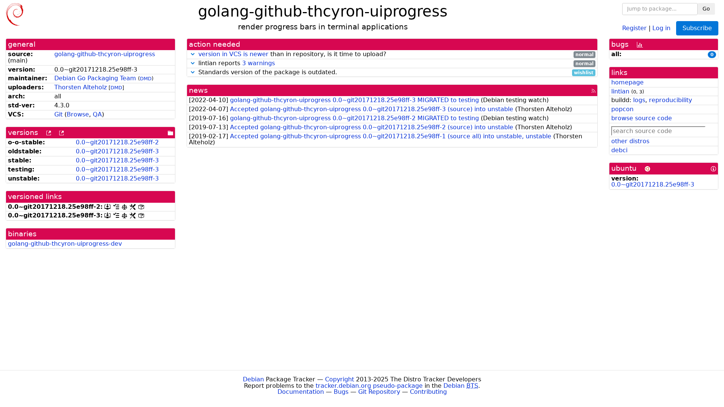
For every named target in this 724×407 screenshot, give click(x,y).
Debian (253, 379)
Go (706, 9)
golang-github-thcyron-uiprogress (104, 54)
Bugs (341, 391)
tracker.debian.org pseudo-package (369, 385)
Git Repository (379, 391)
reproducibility (670, 100)
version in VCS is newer (233, 54)
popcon (622, 109)
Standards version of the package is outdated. (395, 72)
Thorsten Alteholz (80, 87)
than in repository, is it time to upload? (396, 54)
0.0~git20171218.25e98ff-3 (117, 151)
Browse (78, 114)
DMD (146, 78)
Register (634, 27)
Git (58, 114)
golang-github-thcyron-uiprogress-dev (65, 243)
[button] (193, 54)
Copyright (339, 379)
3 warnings (258, 63)
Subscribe (697, 28)
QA (97, 114)
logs (639, 100)
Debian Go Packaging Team (95, 78)
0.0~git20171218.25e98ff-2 (117, 142)
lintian (620, 91)
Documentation (301, 391)
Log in (661, 27)
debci (619, 150)
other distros (630, 141)
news (198, 90)
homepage (627, 82)
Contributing (428, 391)
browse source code (641, 118)
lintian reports (395, 63)
